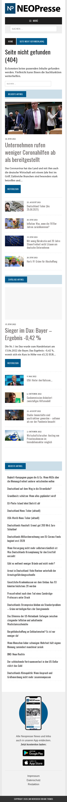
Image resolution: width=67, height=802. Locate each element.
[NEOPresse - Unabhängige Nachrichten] (33, 8)
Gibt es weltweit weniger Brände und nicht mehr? (31, 563)
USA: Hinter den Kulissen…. (39, 380)
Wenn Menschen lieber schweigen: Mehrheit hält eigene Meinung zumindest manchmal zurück (34, 645)
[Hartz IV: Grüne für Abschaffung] (14, 264)
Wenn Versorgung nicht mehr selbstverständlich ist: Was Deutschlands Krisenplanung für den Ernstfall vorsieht (32, 552)
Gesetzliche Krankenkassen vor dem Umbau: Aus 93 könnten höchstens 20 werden (32, 584)
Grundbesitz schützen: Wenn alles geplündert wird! (31, 496)
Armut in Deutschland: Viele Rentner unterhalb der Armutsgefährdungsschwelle (31, 573)
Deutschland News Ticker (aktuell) (23, 511)
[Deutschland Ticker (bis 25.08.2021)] (14, 209)
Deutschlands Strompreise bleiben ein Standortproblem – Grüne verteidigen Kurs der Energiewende (34, 607)
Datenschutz (34, 780)
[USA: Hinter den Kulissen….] (14, 383)
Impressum (33, 776)
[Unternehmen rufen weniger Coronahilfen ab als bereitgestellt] (33, 132)
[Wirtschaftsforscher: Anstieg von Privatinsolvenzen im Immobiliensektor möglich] (14, 438)
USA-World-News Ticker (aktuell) (23, 518)
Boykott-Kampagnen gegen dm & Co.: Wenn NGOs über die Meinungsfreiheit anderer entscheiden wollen (33, 479)
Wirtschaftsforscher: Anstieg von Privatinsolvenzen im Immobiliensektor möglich (43, 439)
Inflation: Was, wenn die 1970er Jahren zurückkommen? (42, 225)
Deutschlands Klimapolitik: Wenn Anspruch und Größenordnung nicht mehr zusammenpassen (29, 675)
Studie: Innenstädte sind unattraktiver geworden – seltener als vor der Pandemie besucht (43, 418)
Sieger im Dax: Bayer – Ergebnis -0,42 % (28, 334)
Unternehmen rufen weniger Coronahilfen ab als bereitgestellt (30, 152)
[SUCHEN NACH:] (33, 28)
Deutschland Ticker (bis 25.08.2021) (38, 207)
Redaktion (33, 784)
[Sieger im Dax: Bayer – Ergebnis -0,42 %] (33, 317)
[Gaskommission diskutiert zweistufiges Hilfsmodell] (14, 401)
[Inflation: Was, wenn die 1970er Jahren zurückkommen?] (14, 227)
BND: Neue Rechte (16, 654)
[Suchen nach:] (28, 83)
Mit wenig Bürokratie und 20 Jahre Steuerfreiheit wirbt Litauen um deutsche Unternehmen (43, 244)
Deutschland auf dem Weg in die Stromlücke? (29, 489)
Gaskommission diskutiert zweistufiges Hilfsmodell (39, 399)
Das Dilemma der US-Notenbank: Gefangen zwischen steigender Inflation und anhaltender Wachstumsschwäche (32, 620)
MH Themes (48, 799)
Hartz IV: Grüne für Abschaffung (42, 261)
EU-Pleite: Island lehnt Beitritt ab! (23, 503)
